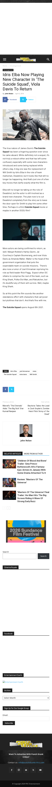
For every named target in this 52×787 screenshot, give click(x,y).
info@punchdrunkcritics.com (31, 762)
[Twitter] (11, 389)
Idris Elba (13, 371)
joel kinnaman (25, 371)
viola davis (23, 374)
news (34, 371)
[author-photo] (26, 437)
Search (6, 552)
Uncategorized (15, 66)
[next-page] (8, 508)
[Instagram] (18, 770)
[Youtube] (40, 770)
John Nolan (9, 94)
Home (5, 66)
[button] (4, 59)
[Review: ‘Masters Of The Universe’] (9, 482)
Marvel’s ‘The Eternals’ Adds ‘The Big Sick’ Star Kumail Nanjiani (13, 408)
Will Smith (33, 374)
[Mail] (26, 770)
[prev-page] (4, 508)
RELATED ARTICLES (12, 454)
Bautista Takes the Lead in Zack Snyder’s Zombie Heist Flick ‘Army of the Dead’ (38, 410)
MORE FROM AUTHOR (33, 454)
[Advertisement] (26, 29)
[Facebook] (5, 389)
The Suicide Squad (10, 374)
